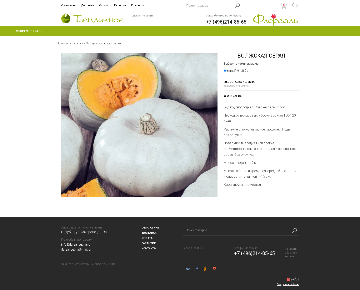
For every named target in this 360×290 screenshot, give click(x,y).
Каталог (77, 43)
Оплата (104, 5)
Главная (63, 43)
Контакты (137, 5)
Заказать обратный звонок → (292, 252)
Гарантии (120, 5)
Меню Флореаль (29, 31)
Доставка (87, 5)
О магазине (68, 5)
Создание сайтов (288, 284)
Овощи (90, 43)
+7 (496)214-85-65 (226, 22)
